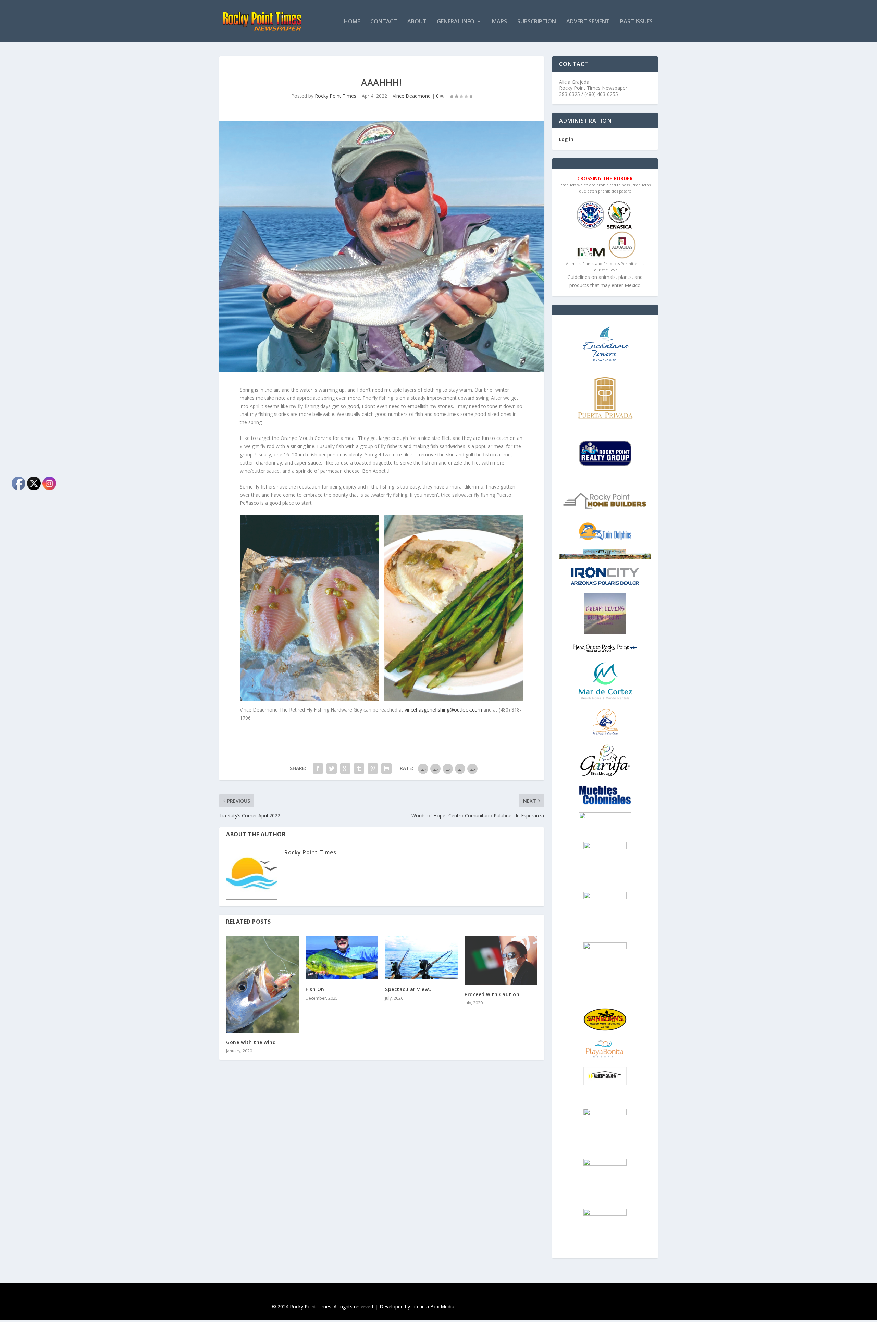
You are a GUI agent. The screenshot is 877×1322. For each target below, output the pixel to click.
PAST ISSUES (636, 21)
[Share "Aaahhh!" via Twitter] (331, 768)
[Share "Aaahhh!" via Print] (386, 768)
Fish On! (316, 989)
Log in (566, 139)
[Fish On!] (342, 957)
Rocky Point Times (335, 95)
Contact (383, 21)
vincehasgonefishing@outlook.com (443, 709)
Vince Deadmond (412, 95)
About (417, 21)
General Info (455, 21)
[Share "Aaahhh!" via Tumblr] (359, 768)
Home (352, 21)
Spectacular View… (409, 989)
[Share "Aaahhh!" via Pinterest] (373, 768)
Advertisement (588, 21)
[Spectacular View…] (421, 957)
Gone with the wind (251, 1042)
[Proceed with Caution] (501, 960)
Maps (499, 21)
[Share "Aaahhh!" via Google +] (345, 768)
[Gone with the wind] (262, 984)
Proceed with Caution (492, 994)
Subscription (536, 21)
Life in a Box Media (432, 1306)
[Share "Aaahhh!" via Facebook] (318, 768)
